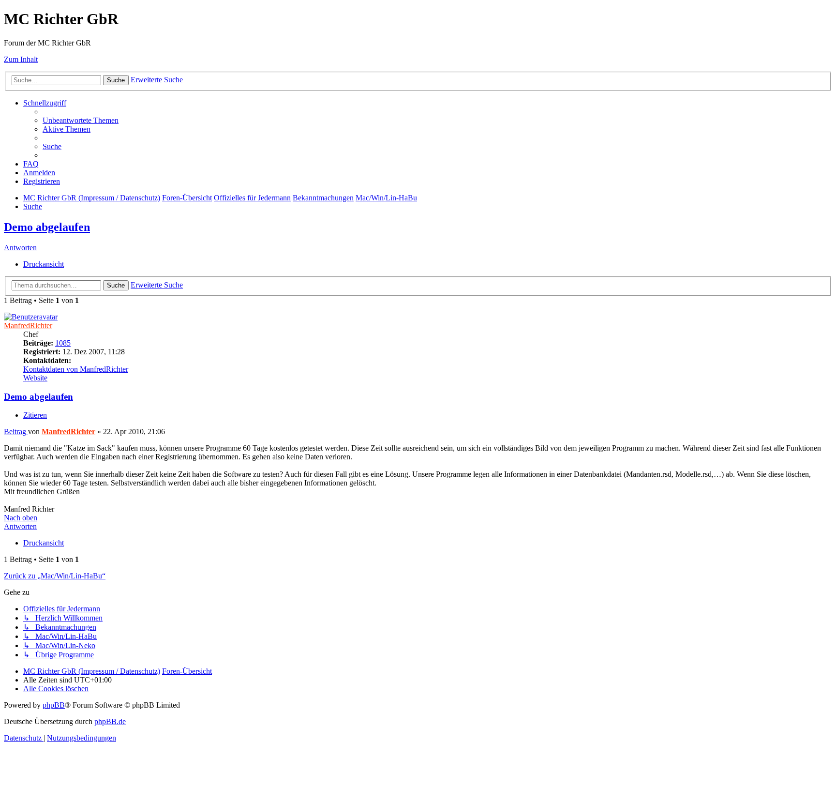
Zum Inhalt (21, 59)
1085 (63, 343)
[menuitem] (81, 120)
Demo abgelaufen (47, 227)
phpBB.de (110, 721)
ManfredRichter (28, 325)
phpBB (54, 705)
